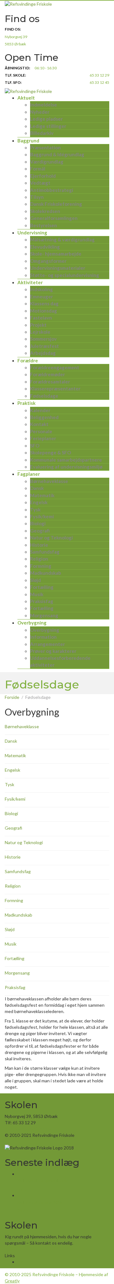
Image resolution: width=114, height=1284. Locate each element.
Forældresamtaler (50, 381)
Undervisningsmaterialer (57, 268)
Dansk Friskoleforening (56, 204)
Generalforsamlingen (54, 218)
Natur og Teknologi (51, 537)
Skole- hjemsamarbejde (55, 253)
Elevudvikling (45, 247)
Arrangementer (47, 644)
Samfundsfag (45, 552)
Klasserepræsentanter (55, 388)
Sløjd (35, 580)
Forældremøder (47, 374)
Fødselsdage (44, 396)
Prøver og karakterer (53, 651)
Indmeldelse (43, 104)
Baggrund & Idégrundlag (57, 154)
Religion (39, 558)
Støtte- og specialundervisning (64, 275)
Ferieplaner (43, 438)
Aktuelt (26, 98)
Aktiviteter (30, 282)
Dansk (37, 488)
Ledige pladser (46, 119)
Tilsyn (37, 197)
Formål (37, 168)
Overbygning (32, 622)
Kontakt (39, 424)
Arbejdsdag (43, 353)
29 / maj (25, 1210)
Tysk (35, 509)
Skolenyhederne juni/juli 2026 (42, 1180)
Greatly (12, 1280)
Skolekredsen (45, 211)
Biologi (38, 523)
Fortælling (42, 587)
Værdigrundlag (46, 161)
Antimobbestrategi (51, 190)
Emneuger (41, 296)
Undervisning (32, 232)
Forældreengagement (54, 367)
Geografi (40, 530)
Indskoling (41, 289)
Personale (41, 431)
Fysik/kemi (42, 516)
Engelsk (39, 502)
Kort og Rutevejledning (28, 1128)
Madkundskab (45, 573)
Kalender (40, 410)
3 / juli (23, 1189)
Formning (40, 566)
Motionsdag (43, 311)
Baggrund (28, 140)
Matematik (42, 495)
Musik (36, 594)
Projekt (38, 325)
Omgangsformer (48, 261)
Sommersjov (43, 339)
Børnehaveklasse (49, 481)
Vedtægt (40, 183)
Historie (39, 545)
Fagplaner (28, 474)
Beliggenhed (44, 417)
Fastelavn (41, 317)
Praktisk (26, 403)
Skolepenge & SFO (50, 452)
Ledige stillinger (48, 126)
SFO (34, 445)
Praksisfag (41, 601)
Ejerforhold (43, 176)
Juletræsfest (44, 346)
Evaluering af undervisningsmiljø (66, 466)
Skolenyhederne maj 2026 (39, 1202)
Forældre (27, 360)
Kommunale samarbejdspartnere (66, 460)
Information (43, 637)
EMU (22, 1261)
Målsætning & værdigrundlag (62, 239)
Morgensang (44, 615)
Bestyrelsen (43, 225)
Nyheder (39, 112)
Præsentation (45, 147)
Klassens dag (44, 303)
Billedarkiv (42, 133)
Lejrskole (40, 332)
